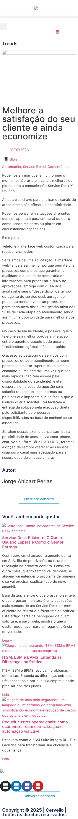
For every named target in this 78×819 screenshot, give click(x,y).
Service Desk (33, 166)
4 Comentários (56, 166)
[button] (39, 17)
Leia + (7, 640)
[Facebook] (27, 786)
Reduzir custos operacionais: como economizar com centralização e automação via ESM (35, 727)
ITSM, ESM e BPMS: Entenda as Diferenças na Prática (32, 659)
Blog (13, 159)
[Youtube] (37, 786)
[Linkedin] (16, 786)
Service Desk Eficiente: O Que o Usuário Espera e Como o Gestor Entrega (32, 542)
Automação (11, 166)
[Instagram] (5, 786)
